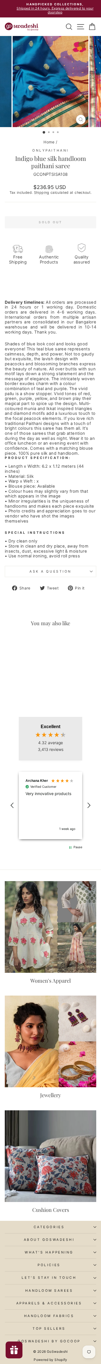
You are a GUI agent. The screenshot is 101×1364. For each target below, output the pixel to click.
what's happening (49, 1252)
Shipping (41, 192)
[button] (12, 805)
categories (49, 1227)
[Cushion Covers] (50, 1156)
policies (49, 1265)
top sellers (49, 1329)
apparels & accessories (49, 1303)
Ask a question (50, 571)
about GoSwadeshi (49, 1240)
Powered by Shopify (50, 1360)
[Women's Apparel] (50, 927)
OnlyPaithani (50, 150)
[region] (50, 805)
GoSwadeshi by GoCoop (49, 1341)
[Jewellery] (50, 1041)
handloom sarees (49, 1291)
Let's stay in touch (49, 1278)
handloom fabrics (49, 1316)
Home (48, 142)
